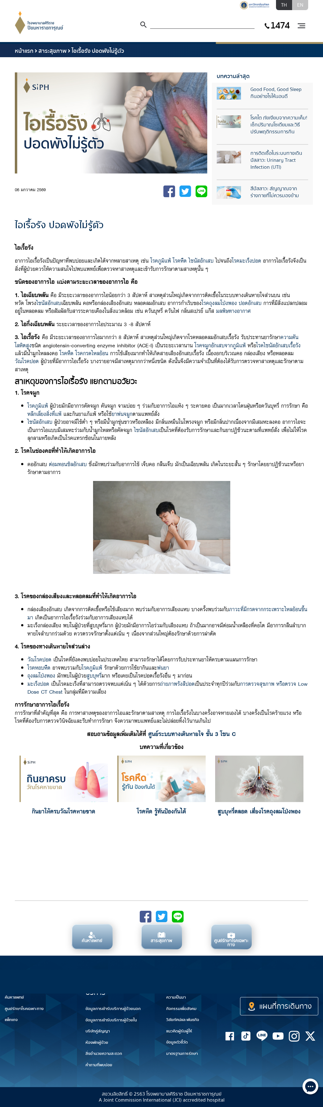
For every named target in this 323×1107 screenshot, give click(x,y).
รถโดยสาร (310, 984)
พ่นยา (163, 667)
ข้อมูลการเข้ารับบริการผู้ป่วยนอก (113, 1009)
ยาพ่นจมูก (122, 413)
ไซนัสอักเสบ (201, 260)
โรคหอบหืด (38, 667)
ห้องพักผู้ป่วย (96, 1042)
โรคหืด (180, 260)
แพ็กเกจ (11, 1020)
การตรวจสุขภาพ (257, 683)
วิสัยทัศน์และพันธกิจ (182, 1020)
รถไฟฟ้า (236, 988)
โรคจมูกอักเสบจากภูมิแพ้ (220, 345)
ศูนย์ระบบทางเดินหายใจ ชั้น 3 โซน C (192, 733)
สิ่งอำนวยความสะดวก (103, 1053)
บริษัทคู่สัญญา (97, 1031)
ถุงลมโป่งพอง (41, 675)
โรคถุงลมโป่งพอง (219, 303)
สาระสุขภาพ (52, 51)
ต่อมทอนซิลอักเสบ (68, 464)
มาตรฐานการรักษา (182, 1053)
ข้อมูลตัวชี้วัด (177, 1042)
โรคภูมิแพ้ (160, 260)
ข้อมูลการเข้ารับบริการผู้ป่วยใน (111, 1020)
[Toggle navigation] (301, 26)
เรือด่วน (274, 984)
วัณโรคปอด (27, 361)
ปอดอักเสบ (250, 303)
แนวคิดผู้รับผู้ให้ (179, 1031)
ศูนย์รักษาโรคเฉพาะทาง (24, 1009)
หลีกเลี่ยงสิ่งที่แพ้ (44, 413)
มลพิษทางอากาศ (233, 310)
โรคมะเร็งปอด (246, 260)
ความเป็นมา (176, 997)
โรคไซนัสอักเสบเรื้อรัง (278, 345)
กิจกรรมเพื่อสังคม (181, 1009)
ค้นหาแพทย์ (14, 997)
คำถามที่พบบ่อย (98, 1065)
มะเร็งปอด (38, 683)
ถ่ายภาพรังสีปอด (177, 683)
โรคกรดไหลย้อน (91, 353)
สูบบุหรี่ (94, 675)
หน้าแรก (24, 51)
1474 (279, 25)
